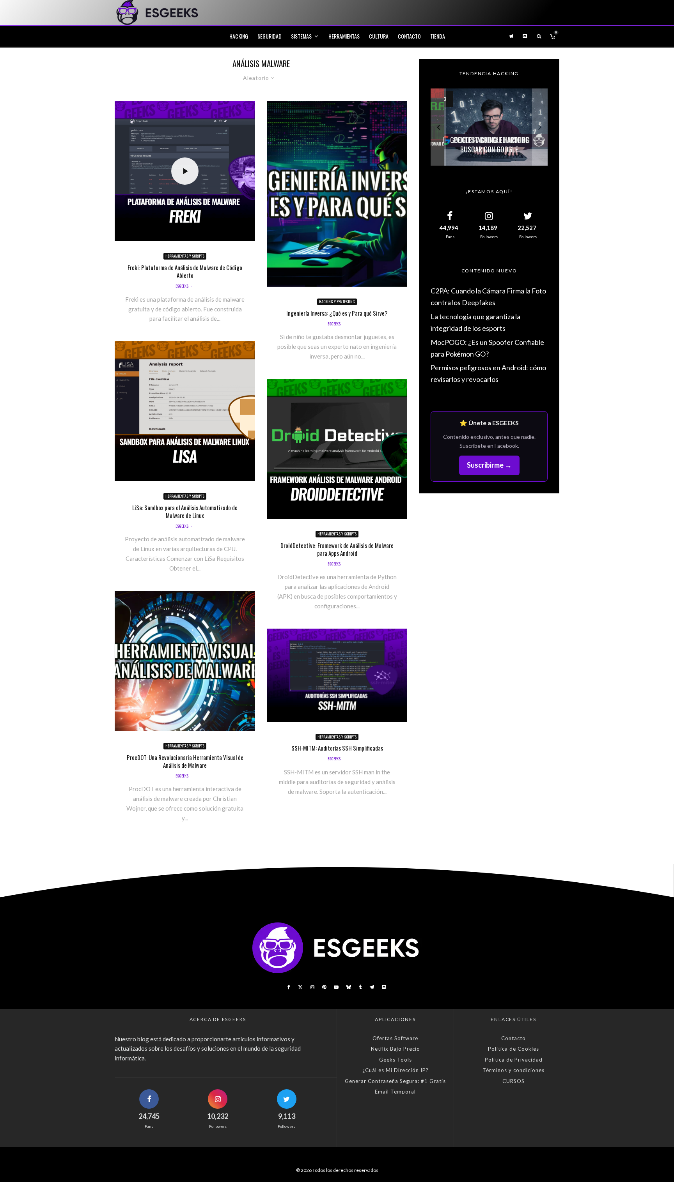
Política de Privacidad (514, 1060)
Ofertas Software (395, 1038)
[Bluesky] (348, 987)
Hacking (238, 36)
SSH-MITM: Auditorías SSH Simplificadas (337, 748)
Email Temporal (395, 1091)
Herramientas (344, 36)
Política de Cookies (513, 1049)
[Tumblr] (360, 987)
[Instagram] (312, 987)
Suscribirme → (489, 465)
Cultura (378, 36)
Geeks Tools (395, 1060)
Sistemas (301, 36)
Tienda (437, 36)
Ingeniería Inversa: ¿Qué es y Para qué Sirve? (337, 313)
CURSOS (513, 1081)
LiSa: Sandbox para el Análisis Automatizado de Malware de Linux (185, 511)
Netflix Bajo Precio (395, 1049)
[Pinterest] (324, 987)
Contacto (409, 36)
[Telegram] (511, 36)
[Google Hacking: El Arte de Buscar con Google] (489, 127)
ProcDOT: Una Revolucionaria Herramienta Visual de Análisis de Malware (185, 761)
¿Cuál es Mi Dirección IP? (395, 1070)
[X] (300, 987)
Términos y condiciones (513, 1070)
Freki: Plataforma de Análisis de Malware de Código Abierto (185, 271)
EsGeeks (182, 286)
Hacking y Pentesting (337, 301)
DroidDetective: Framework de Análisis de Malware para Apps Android (337, 549)
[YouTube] (336, 987)
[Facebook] (289, 987)
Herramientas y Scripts (184, 256)
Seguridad (269, 36)
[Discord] (525, 36)
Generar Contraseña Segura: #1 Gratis (395, 1081)
